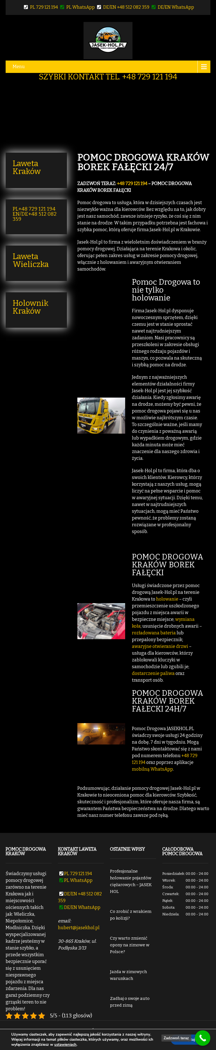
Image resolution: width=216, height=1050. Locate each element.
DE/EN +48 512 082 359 (126, 7)
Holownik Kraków (30, 307)
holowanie (167, 599)
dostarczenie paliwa (153, 673)
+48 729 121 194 (132, 183)
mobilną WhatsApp (152, 769)
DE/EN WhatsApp (176, 7)
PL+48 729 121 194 (34, 209)
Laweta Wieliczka (31, 260)
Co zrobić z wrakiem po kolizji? (130, 915)
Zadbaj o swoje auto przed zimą (130, 1002)
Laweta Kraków (27, 167)
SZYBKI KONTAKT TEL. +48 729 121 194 (108, 76)
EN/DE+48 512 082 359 (35, 216)
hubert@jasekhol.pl (79, 927)
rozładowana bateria (154, 633)
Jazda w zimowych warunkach (128, 975)
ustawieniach (65, 1044)
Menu (19, 66)
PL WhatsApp (81, 7)
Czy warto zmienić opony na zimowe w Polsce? (129, 945)
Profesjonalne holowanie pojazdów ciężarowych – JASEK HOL (131, 881)
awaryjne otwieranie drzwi (160, 646)
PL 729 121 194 (44, 7)
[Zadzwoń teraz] (202, 1038)
